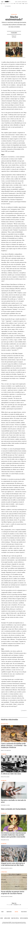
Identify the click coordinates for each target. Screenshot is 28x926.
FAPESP (1, 918)
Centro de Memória (24, 918)
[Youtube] (19, 905)
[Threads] (15, 905)
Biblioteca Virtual (15, 918)
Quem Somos (9, 911)
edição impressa (24, 1)
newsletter (19, 1)
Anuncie (16, 911)
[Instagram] (11, 905)
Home (2, 911)
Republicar (8, 6)
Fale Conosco (24, 911)
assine (16, 1)
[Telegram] (17, 905)
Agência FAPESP (7, 918)
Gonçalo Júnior (14, 32)
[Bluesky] (13, 905)
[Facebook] (7, 905)
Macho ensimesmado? (14, 18)
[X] (9, 905)
